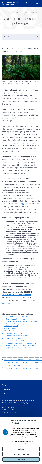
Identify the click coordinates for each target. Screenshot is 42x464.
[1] (9, 104)
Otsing (26, 3)
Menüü (38, 3)
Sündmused (6, 389)
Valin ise (21, 449)
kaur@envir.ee (11, 412)
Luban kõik (21, 459)
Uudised (5, 385)
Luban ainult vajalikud (21, 454)
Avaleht (7, 12)
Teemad (15, 12)
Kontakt (4, 394)
